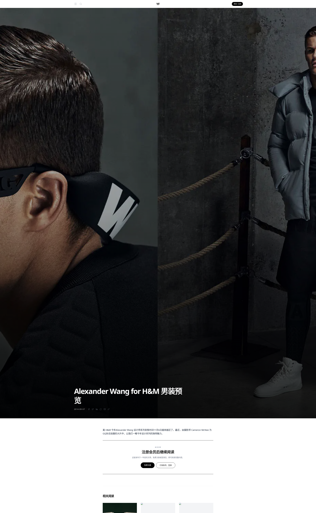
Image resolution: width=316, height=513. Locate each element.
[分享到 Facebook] (89, 409)
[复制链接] (109, 409)
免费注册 (147, 465)
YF (158, 4)
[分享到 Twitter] (93, 409)
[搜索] (81, 4)
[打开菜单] (75, 3)
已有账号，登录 (166, 465)
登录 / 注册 (237, 4)
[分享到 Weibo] (101, 409)
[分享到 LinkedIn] (97, 409)
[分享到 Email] (105, 409)
